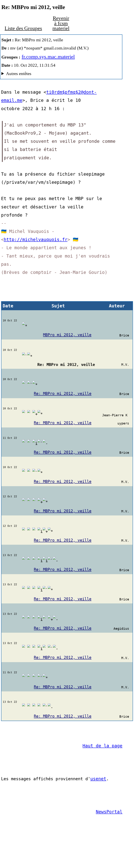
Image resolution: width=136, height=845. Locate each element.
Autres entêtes (18, 73)
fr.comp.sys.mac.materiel (48, 57)
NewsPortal (109, 811)
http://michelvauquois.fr (35, 239)
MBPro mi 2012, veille (67, 335)
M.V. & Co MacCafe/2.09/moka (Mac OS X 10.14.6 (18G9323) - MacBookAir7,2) (61, 74)
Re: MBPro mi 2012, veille (62, 393)
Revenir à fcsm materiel (60, 23)
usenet (98, 778)
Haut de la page (102, 745)
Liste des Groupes (23, 28)
